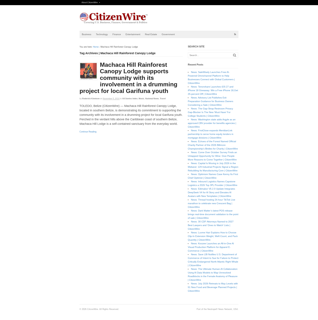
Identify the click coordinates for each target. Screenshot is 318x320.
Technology (102, 34)
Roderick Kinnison (91, 98)
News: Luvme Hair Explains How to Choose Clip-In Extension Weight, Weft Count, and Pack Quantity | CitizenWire (213, 236)
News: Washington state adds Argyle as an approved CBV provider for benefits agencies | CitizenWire (212, 123)
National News (152, 98)
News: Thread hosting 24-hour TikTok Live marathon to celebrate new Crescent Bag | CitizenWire (211, 203)
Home (96, 46)
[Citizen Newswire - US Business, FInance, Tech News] (114, 22)
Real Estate (151, 34)
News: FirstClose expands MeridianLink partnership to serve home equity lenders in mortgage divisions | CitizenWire (210, 134)
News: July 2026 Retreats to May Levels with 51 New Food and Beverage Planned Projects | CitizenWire (213, 287)
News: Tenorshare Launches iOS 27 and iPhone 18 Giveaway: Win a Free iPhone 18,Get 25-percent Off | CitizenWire (213, 90)
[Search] (234, 55)
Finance (116, 34)
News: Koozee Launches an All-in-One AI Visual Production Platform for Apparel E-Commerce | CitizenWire (211, 247)
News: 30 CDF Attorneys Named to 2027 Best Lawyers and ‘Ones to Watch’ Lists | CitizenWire (211, 225)
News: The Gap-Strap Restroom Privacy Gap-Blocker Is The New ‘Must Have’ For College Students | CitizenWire (210, 112)
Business (86, 34)
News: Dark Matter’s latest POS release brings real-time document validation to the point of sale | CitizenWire (213, 214)
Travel (163, 98)
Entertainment (133, 34)
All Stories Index (130, 98)
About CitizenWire (89, 2)
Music (141, 98)
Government (168, 34)
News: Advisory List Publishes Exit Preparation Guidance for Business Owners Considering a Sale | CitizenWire (210, 101)
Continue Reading (88, 131)
